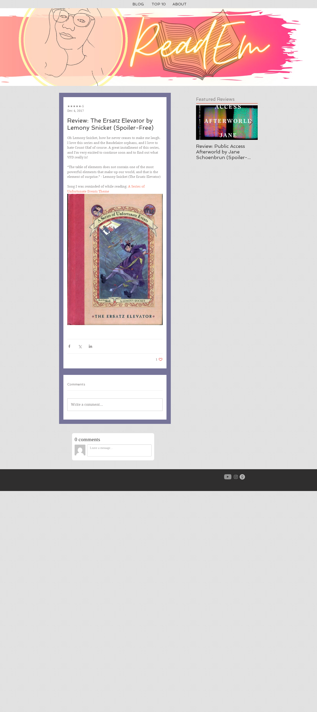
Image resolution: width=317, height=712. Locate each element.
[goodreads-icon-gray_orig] (242, 477)
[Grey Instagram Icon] (236, 477)
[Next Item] (251, 122)
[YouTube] (227, 476)
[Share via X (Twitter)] (80, 346)
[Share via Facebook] (69, 346)
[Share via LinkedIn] (90, 346)
